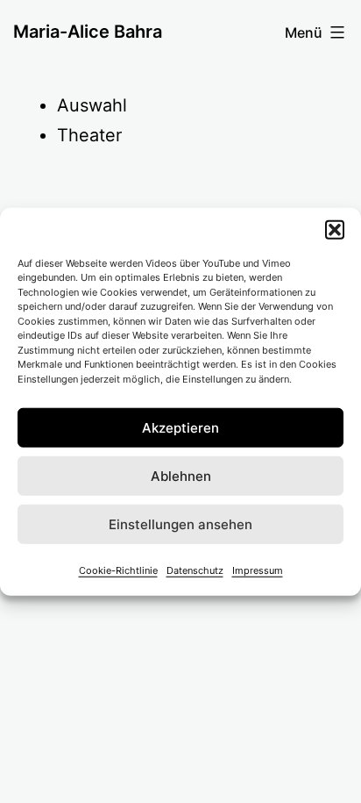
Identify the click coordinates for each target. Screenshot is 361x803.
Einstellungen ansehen (180, 523)
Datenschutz (194, 570)
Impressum (257, 570)
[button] (334, 229)
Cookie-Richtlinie (118, 570)
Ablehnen (181, 475)
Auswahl (92, 105)
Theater (89, 135)
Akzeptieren (180, 427)
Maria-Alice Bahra (87, 31)
